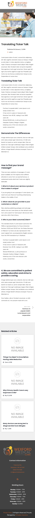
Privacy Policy (7, 512)
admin (11, 52)
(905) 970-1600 (17, 470)
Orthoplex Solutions (21, 515)
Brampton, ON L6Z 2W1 (17, 467)
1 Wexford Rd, (18, 465)
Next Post (24, 311)
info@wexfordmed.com (17, 472)
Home (3, 30)
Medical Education (12, 30)
